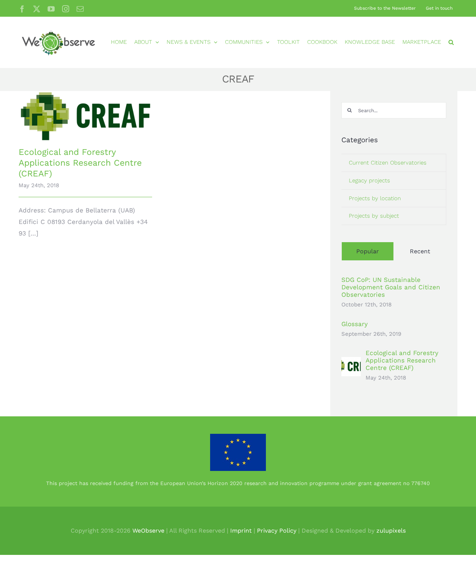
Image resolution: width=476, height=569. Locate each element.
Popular (367, 251)
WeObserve (148, 530)
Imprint (241, 530)
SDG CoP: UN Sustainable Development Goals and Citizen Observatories (390, 287)
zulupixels (391, 530)
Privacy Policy (276, 530)
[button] (451, 42)
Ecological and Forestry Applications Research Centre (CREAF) (80, 163)
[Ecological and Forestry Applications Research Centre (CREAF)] (85, 116)
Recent (420, 251)
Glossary (354, 324)
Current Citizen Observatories (388, 162)
